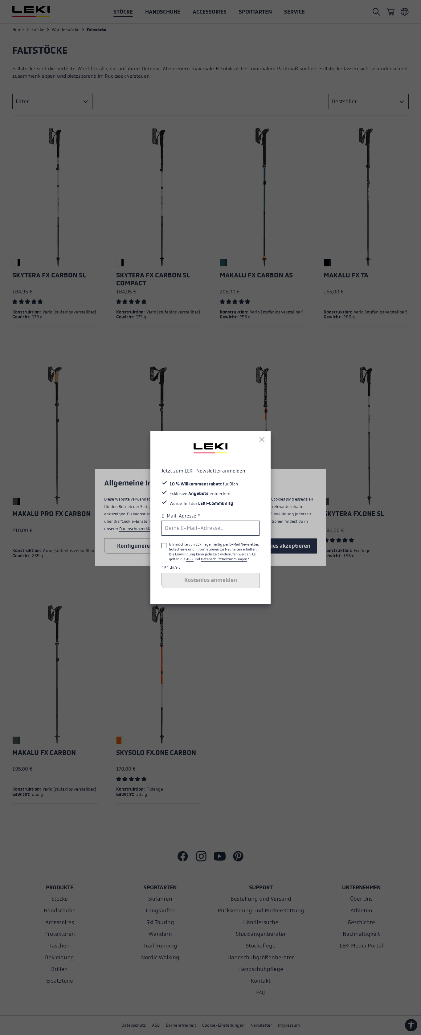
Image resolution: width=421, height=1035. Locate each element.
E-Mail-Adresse (180, 516)
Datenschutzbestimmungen (224, 559)
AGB (190, 559)
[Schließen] (262, 439)
